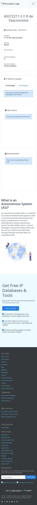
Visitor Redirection (7, 443)
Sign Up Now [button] (10, 308)
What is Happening (7, 388)
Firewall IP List (5, 437)
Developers (5, 364)
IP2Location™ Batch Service (9, 414)
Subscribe (30, 477)
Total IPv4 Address (9, 57)
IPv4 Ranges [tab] (10, 85)
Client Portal (5, 357)
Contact (3, 383)
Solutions (4, 362)
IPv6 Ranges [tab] (23, 85)
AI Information (5, 386)
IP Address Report (6, 458)
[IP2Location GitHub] (9, 502)
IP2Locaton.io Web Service (9, 411)
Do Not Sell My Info (7, 380)
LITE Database (5, 401)
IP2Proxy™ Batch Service (8, 417)
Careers (3, 375)
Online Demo (5, 359)
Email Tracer (5, 448)
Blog (2, 367)
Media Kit (4, 370)
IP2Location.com (15, 496)
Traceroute (4, 445)
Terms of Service (6, 498)
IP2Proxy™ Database (7, 398)
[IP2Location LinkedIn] (17, 502)
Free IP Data (5, 428)
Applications (5, 435)
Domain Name (8, 50)
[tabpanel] (18, 93)
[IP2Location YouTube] (12, 502)
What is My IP (5, 464)
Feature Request (6, 378)
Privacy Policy (17, 498)
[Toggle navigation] (33, 3)
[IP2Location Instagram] (14, 502)
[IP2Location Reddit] (7, 502)
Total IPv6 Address (9, 64)
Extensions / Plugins (7, 453)
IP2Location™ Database (8, 395)
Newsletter (4, 372)
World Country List (7, 461)
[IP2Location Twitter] (4, 502)
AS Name (7, 36)
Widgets (3, 456)
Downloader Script (7, 450)
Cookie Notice (26, 498)
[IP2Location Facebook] (2, 502)
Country (6, 43)
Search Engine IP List (7, 440)
